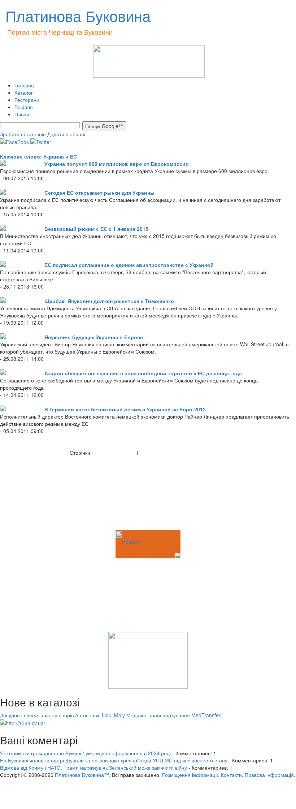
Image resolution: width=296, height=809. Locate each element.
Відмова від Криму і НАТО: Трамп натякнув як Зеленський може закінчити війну (93, 767)
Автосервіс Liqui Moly (100, 715)
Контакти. (232, 774)
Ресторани (26, 99)
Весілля (23, 107)
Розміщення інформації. (190, 774)
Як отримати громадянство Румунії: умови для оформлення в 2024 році (85, 753)
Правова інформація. (270, 774)
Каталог (23, 92)
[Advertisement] (36, 492)
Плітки (21, 114)
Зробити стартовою (23, 134)
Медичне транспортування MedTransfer (173, 715)
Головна (24, 85)
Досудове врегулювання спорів (37, 715)
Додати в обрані (66, 134)
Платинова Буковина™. (82, 774)
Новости (132, 541)
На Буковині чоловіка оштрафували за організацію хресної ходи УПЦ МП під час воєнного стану (113, 760)
